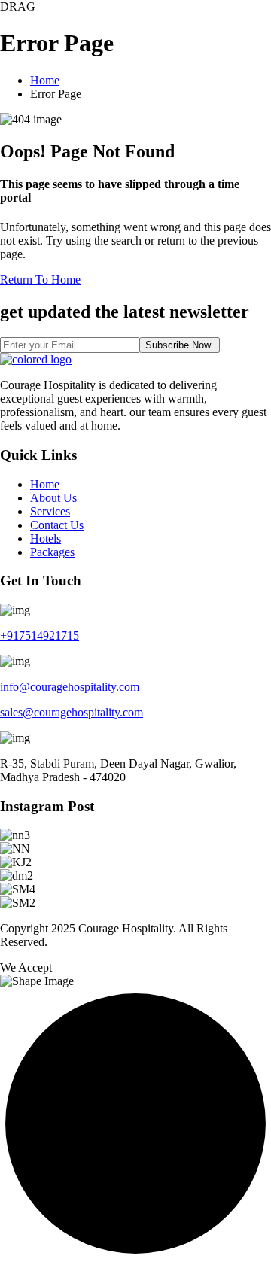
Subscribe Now (179, 345)
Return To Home (40, 279)
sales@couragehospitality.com (71, 712)
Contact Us (57, 524)
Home (44, 80)
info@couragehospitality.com (69, 686)
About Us (53, 497)
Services (50, 511)
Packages (52, 552)
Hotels (45, 538)
